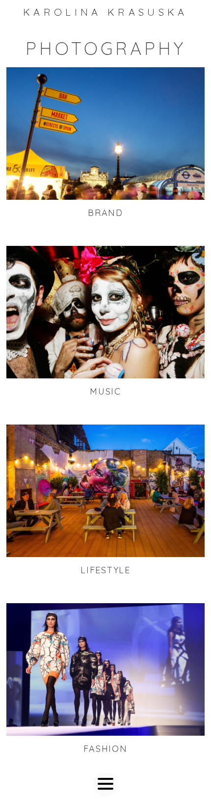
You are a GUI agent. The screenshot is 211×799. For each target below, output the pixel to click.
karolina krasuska (105, 12)
